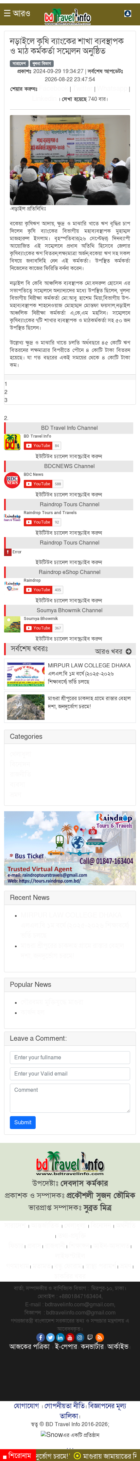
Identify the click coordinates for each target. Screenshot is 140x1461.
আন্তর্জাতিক (45, 1225)
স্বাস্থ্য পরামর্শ (100, 1266)
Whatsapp (112, 88)
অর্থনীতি (126, 1225)
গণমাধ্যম (17, 1266)
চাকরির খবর (70, 1276)
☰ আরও (17, 13)
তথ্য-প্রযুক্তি (72, 1236)
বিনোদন (20, 764)
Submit (22, 1122)
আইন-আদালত (111, 1246)
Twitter (82, 88)
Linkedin (44, 98)
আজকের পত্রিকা (30, 1347)
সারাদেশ (19, 63)
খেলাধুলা (20, 754)
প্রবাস (34, 1246)
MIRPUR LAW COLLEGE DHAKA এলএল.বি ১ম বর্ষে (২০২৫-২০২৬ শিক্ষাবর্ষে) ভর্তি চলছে (75, 925)
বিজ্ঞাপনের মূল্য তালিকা (93, 1411)
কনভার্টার (92, 1347)
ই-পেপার (66, 1347)
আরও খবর (109, 651)
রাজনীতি (20, 774)
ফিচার (15, 1246)
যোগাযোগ (27, 1406)
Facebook (53, 88)
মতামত (42, 1266)
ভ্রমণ (15, 795)
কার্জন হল (33, 1012)
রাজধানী (55, 1246)
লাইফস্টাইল (70, 1256)
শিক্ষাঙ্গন (79, 1246)
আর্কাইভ (117, 1347)
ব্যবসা (17, 784)
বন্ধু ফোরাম (68, 1266)
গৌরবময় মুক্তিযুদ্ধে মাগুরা (52, 1002)
